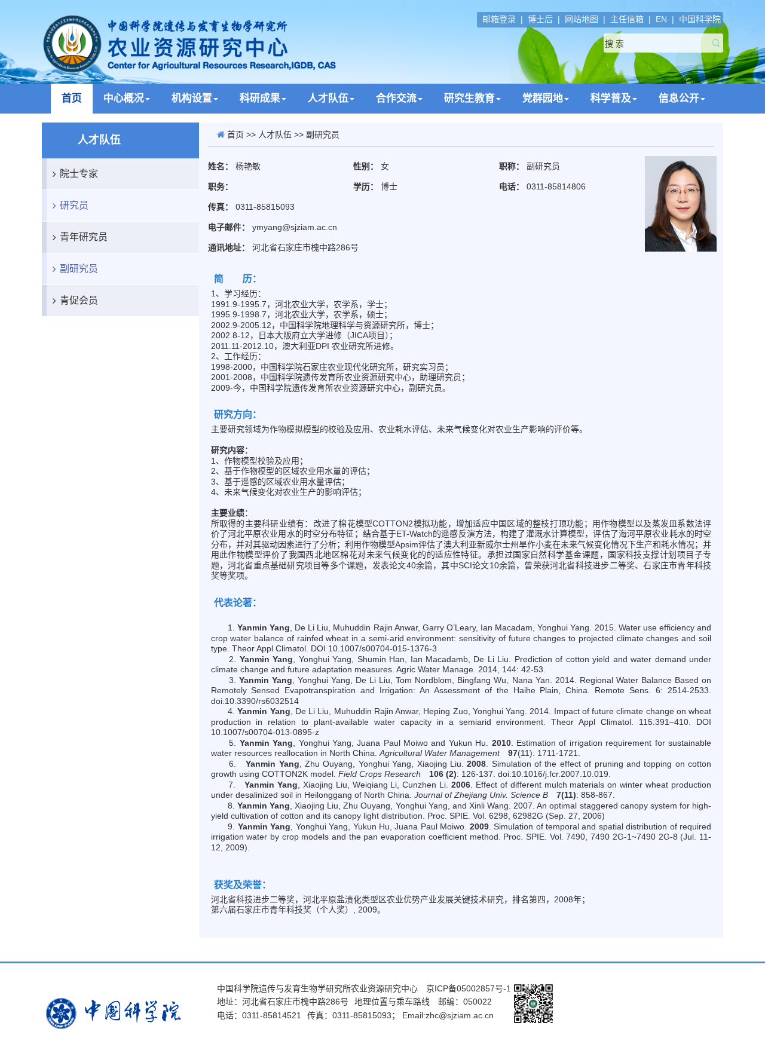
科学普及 (610, 98)
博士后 (540, 19)
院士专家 (79, 174)
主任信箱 (627, 19)
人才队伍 (328, 98)
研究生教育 (469, 98)
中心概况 (123, 98)
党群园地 (542, 98)
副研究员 (79, 269)
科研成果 (260, 98)
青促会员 (79, 300)
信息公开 (679, 98)
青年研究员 (84, 237)
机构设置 (192, 98)
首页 (72, 98)
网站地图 (581, 19)
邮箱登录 (499, 19)
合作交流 (396, 98)
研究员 (74, 205)
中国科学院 (700, 19)
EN (661, 19)
